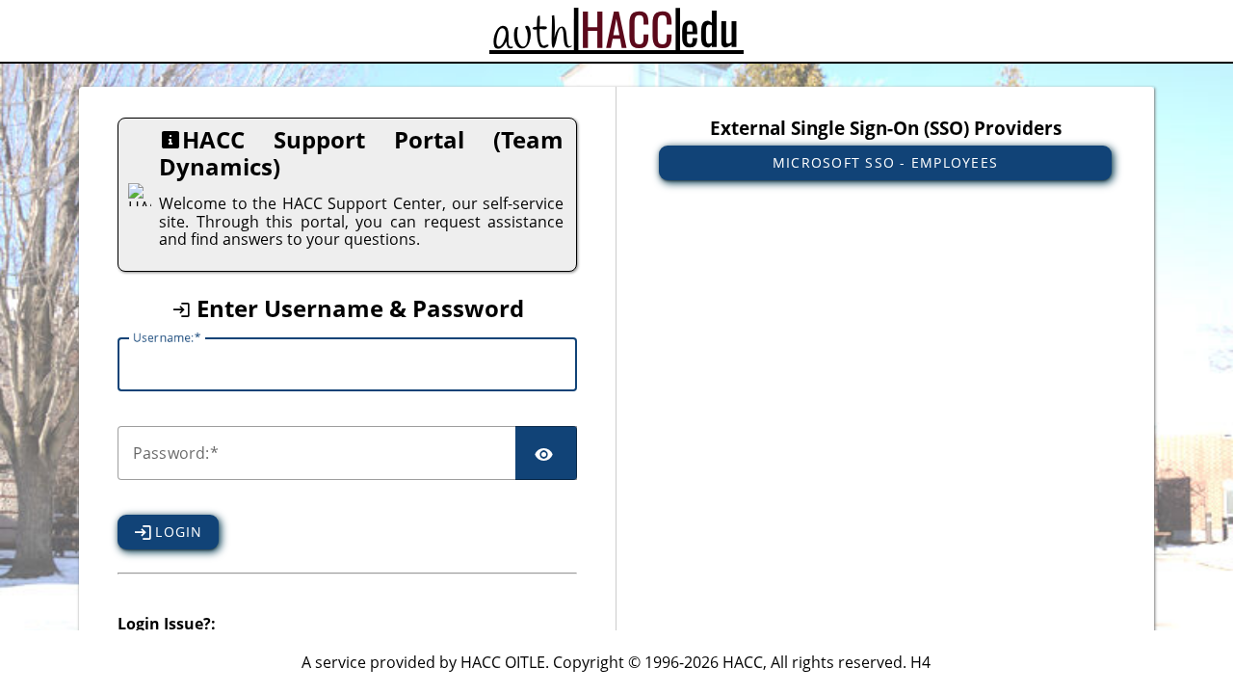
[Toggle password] (546, 453)
